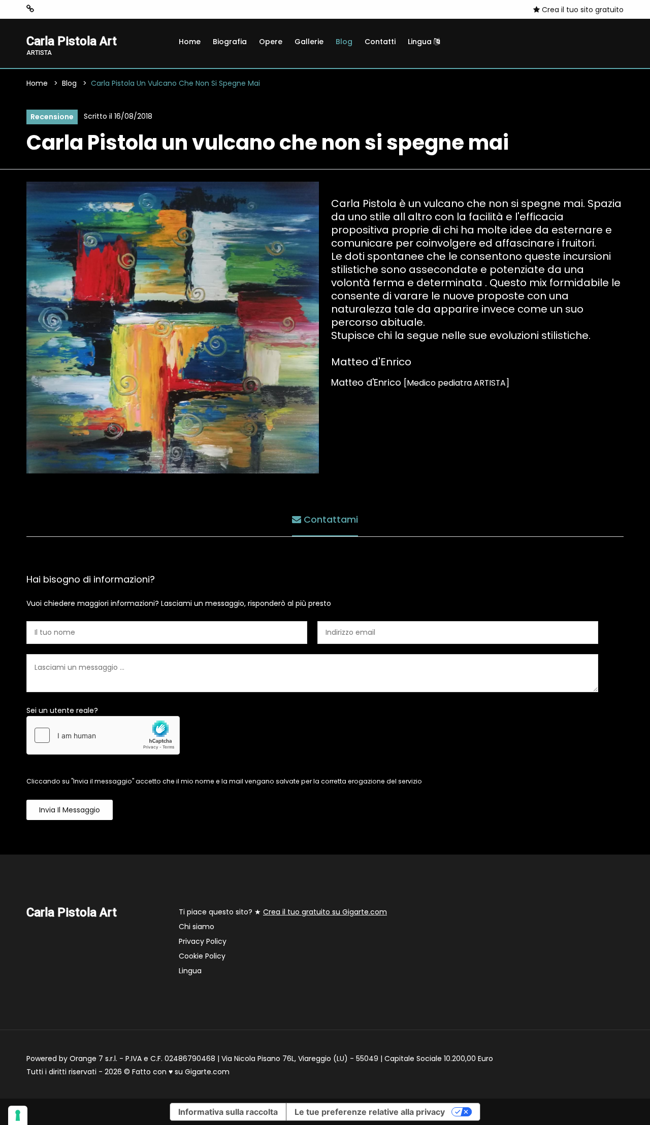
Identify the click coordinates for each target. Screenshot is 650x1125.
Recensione (52, 117)
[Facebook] (61, 9)
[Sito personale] (30, 9)
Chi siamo (196, 927)
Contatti (380, 42)
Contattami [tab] (329, 519)
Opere (270, 42)
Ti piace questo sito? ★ (283, 912)
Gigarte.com (207, 1072)
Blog (344, 42)
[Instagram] (46, 9)
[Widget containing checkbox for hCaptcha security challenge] (103, 735)
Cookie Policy (202, 956)
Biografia (230, 42)
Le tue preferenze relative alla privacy (370, 1112)
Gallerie (309, 42)
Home (190, 42)
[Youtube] (77, 9)
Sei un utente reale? (62, 710)
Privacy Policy (202, 941)
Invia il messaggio (69, 810)
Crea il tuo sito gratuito (582, 10)
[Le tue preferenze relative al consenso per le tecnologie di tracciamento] (17, 1115)
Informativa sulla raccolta (228, 1112)
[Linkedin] (92, 9)
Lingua (421, 42)
